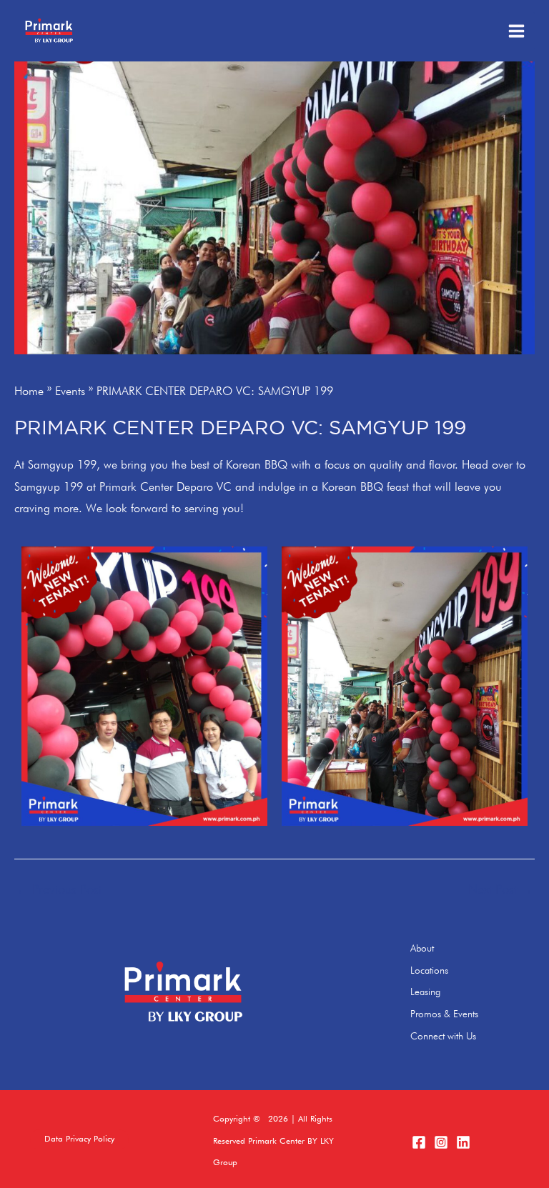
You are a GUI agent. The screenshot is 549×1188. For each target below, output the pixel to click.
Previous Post (59, 889)
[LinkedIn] (463, 1142)
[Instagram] (441, 1142)
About (422, 948)
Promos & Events (444, 1013)
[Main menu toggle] (516, 30)
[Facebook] (419, 1142)
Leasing (425, 991)
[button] (79, 1139)
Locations (429, 970)
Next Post (500, 889)
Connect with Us (443, 1036)
